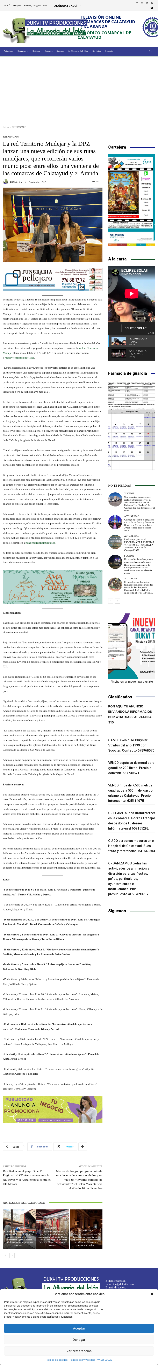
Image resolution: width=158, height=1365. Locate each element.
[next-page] (12, 1255)
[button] (152, 1294)
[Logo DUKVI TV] (18, 29)
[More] (82, 1147)
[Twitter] (151, 3)
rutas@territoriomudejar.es (19, 357)
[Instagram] (141, 3)
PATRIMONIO (19, 127)
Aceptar (79, 1328)
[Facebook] (137, 3)
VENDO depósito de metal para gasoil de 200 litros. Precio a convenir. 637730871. (131, 768)
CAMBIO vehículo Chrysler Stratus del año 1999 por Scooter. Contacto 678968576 (131, 745)
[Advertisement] (79, 89)
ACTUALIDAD (131, 516)
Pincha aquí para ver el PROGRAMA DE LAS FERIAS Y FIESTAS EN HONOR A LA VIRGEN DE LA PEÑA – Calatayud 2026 (139, 544)
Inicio (6, 127)
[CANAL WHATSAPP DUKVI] (131, 646)
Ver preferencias (79, 1351)
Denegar (79, 1340)
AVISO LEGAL (104, 1359)
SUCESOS (129, 493)
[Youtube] (151, 8)
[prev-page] (5, 1255)
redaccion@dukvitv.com (120, 1284)
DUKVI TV (16, 181)
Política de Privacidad (82, 1359)
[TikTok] (146, 3)
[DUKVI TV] (6, 181)
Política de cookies (56, 1359)
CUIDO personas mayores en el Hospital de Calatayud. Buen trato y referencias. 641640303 (131, 846)
